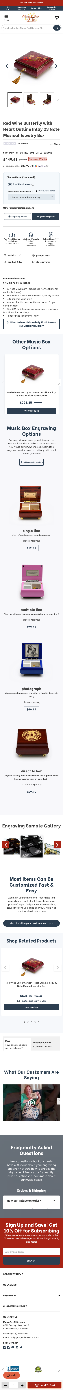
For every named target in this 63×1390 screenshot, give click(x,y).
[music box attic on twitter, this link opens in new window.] (21, 1347)
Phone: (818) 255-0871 (15, 1333)
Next (58, 99)
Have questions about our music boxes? (16, 1044)
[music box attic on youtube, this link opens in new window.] (12, 1347)
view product (31, 410)
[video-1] (31, 1102)
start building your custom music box (31, 923)
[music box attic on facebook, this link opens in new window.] (4, 1347)
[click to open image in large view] (31, 64)
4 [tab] (35, 1022)
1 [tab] (24, 1022)
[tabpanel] (31, 982)
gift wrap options (47, 216)
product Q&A (15, 261)
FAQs (33, 8)
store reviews (43, 261)
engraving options (19, 216)
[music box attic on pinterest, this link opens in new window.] (17, 1347)
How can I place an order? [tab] (24, 1200)
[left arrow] (7, 66)
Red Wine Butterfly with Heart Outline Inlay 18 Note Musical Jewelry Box (31, 394)
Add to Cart (48, 1385)
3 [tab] (31, 1022)
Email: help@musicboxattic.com (21, 1337)
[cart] (57, 17)
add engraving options (33, 462)
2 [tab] (28, 1022)
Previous (5, 99)
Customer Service (21, 8)
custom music (47, 900)
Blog (40, 8)
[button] (31, 165)
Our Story (8, 8)
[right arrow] (56, 66)
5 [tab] (38, 1022)
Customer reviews (42, 1044)
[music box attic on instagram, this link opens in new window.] (8, 1347)
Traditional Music (22, 184)
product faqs (43, 255)
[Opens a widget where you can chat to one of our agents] (11, 1375)
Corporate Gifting (51, 8)
